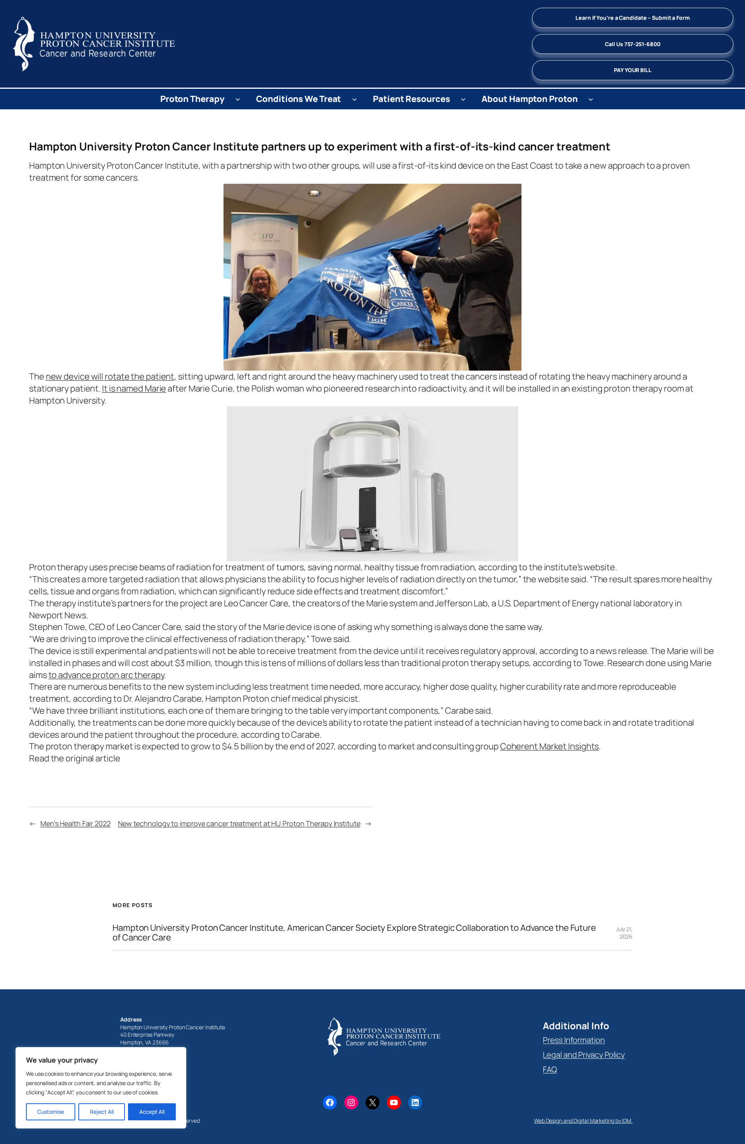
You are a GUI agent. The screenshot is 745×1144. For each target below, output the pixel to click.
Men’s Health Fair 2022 (75, 823)
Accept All (152, 1111)
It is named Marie (134, 388)
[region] (101, 1087)
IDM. (627, 1120)
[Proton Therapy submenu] (237, 99)
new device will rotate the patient (110, 376)
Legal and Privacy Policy (584, 1054)
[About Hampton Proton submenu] (590, 99)
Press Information (574, 1040)
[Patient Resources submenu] (463, 99)
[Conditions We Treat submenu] (354, 99)
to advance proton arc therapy (106, 675)
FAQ (550, 1069)
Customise (50, 1111)
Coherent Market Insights (549, 746)
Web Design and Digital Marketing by (578, 1120)
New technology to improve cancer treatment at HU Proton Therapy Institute (239, 823)
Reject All (102, 1111)
